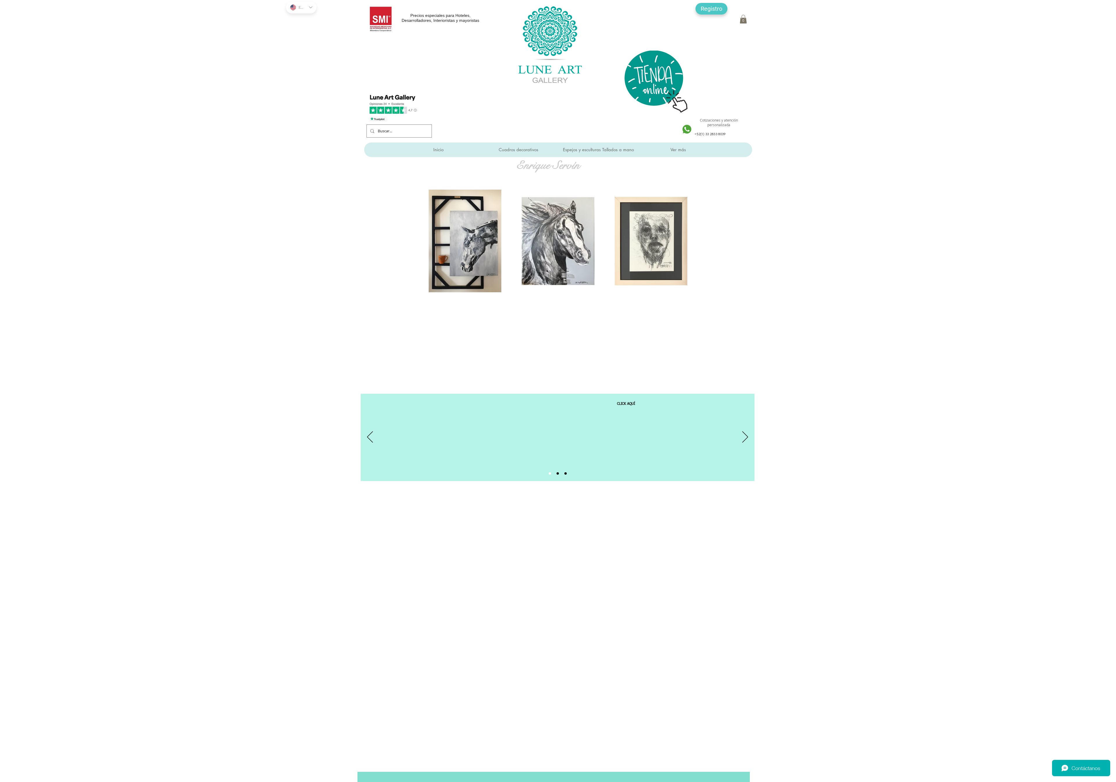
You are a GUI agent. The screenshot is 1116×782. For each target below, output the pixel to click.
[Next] (745, 437)
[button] (711, 9)
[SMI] (558, 473)
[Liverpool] (550, 473)
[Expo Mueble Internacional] (565, 473)
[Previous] (370, 437)
